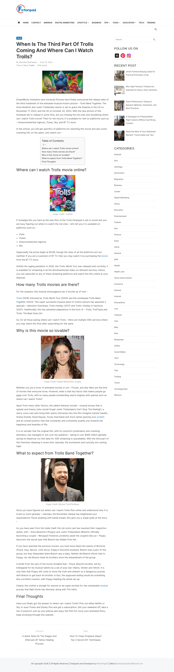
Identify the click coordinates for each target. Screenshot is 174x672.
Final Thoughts (49, 161)
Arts (116, 160)
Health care (119, 271)
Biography (118, 179)
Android (48, 22)
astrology (118, 167)
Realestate (119, 339)
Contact (36, 22)
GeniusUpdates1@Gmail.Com (130, 663)
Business (96, 22)
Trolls (19, 298)
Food (115, 22)
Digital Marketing (64, 22)
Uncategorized (120, 389)
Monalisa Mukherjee (28, 62)
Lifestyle (82, 22)
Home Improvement (123, 278)
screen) (100, 417)
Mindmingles (102, 663)
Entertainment (120, 216)
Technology (119, 364)
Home (26, 22)
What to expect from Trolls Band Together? (62, 158)
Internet (117, 290)
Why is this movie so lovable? (56, 155)
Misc (116, 327)
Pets (116, 333)
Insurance (118, 284)
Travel (117, 383)
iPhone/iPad (119, 302)
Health (117, 265)
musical (104, 585)
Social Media (119, 352)
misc (116, 321)
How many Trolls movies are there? (58, 152)
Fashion (117, 222)
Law (116, 308)
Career (117, 191)
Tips (106, 22)
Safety (117, 345)
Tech (141, 22)
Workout (118, 395)
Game (116, 247)
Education (128, 22)
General (117, 253)
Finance (117, 234)
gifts (116, 259)
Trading (151, 22)
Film (19, 38)
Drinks (117, 204)
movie (104, 256)
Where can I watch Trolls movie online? (60, 148)
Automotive (119, 173)
